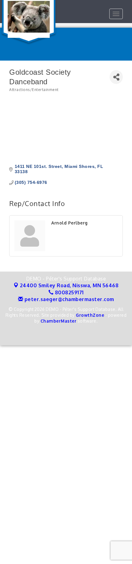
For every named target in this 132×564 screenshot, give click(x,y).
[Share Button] (116, 77)
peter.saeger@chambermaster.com (68, 299)
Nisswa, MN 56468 (69, 285)
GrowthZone (90, 315)
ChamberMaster (59, 321)
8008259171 (68, 292)
